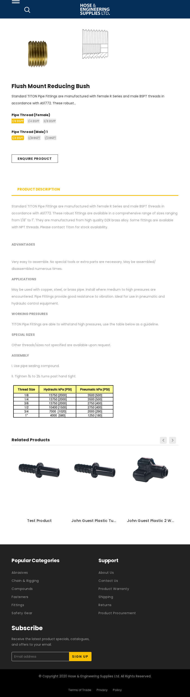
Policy (117, 690)
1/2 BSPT (50, 138)
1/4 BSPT (18, 138)
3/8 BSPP (50, 121)
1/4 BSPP (33, 121)
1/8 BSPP (17, 121)
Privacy (102, 690)
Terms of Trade (79, 690)
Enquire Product (35, 158)
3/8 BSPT (34, 138)
